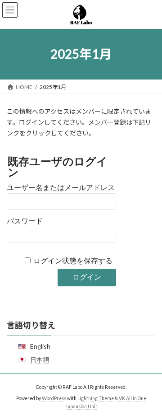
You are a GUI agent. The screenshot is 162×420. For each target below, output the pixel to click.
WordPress (54, 398)
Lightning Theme (95, 398)
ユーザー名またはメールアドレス (61, 187)
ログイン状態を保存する (72, 261)
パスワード (25, 221)
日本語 (39, 360)
